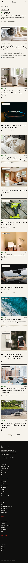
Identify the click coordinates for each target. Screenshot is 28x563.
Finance (2, 519)
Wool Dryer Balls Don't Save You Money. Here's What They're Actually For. (14, 48)
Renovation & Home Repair (7, 506)
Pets (2, 493)
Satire (2, 550)
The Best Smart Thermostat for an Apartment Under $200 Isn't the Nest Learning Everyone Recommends (12, 356)
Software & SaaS (4, 468)
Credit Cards (4, 521)
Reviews (3, 546)
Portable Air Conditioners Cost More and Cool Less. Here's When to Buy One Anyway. (13, 93)
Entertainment (4, 481)
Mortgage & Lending (5, 525)
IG (4, 457)
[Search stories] (25, 2)
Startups (3, 531)
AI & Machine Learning (6, 466)
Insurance (3, 523)
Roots (2, 548)
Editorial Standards (6, 560)
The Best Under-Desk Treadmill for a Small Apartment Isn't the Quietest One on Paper (14, 322)
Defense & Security (5, 542)
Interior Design (4, 512)
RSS (13, 457)
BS (10, 457)
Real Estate (3, 504)
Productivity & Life (5, 495)
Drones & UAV (4, 472)
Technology (3, 464)
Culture (2, 483)
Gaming (3, 474)
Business (3, 527)
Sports (2, 540)
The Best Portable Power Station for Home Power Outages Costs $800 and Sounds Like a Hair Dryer (13, 425)
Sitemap (13, 560)
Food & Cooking (4, 485)
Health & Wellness (5, 487)
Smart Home (4, 508)
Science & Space (5, 470)
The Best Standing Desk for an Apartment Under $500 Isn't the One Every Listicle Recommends (13, 391)
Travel (2, 489)
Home (2, 6)
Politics (2, 537)
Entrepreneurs (4, 529)
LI (7, 457)
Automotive (3, 544)
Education (3, 491)
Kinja (14, 2)
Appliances (3, 510)
